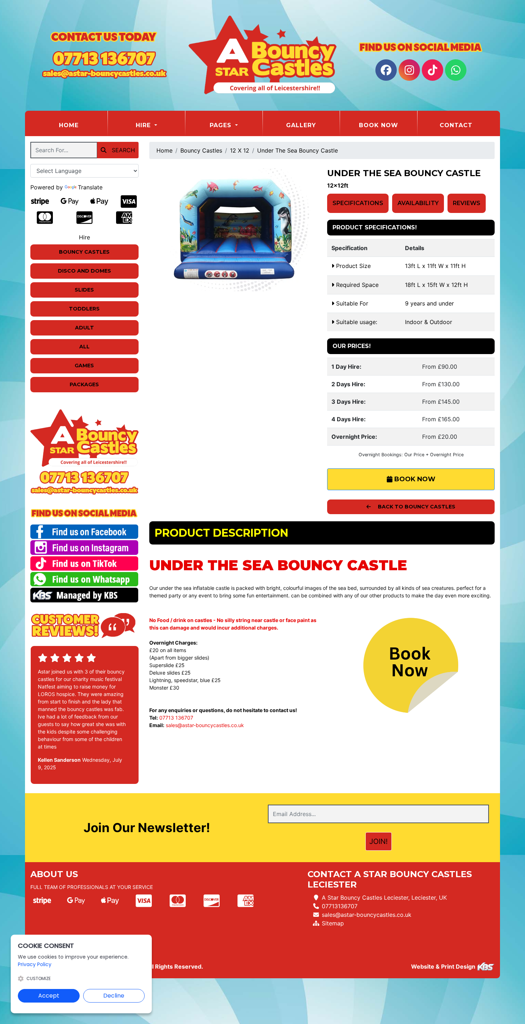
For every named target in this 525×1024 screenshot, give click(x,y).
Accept (48, 995)
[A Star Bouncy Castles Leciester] (262, 55)
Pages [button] (222, 125)
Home (83, 125)
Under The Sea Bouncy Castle (297, 150)
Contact (456, 125)
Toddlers (84, 308)
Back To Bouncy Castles (415, 506)
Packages (84, 384)
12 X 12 (239, 150)
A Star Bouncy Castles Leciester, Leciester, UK (384, 897)
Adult (84, 327)
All (84, 346)
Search (122, 150)
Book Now (378, 125)
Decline (113, 995)
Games (84, 365)
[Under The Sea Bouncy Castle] (233, 229)
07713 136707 (176, 718)
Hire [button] (144, 125)
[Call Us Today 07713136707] (84, 477)
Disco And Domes (84, 271)
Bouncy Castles (84, 252)
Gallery (301, 125)
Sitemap (333, 923)
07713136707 (340, 906)
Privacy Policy (34, 964)
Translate (90, 187)
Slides (84, 290)
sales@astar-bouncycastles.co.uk (205, 725)
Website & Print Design (444, 966)
